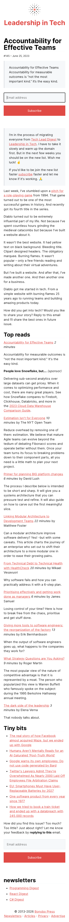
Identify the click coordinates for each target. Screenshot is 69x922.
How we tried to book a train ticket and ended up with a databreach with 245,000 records (36, 811)
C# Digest (17, 899)
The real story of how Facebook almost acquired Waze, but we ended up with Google (36, 740)
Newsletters (13, 916)
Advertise (58, 916)
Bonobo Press (45, 911)
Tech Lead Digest (43, 139)
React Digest (19, 894)
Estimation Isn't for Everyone (24, 418)
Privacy (43, 916)
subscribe (25, 174)
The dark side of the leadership (26, 705)
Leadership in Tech (23, 144)
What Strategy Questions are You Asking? (34, 658)
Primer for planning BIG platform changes (33, 474)
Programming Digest (24, 888)
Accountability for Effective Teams (28, 342)
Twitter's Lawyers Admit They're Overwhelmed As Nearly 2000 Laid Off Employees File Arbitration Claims (37, 775)
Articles (29, 916)
